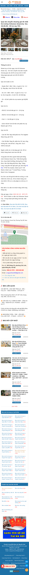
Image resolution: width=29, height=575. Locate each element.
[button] (27, 37)
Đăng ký (7, 17)
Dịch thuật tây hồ (16, 558)
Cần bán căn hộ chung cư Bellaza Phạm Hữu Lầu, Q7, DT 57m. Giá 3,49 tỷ (20, 359)
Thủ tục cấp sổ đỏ (9, 560)
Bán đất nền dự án (19, 496)
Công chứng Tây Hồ (20, 555)
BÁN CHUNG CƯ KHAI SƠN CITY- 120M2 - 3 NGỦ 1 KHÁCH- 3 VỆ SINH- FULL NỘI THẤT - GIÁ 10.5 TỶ (20, 376)
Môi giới (20, 5)
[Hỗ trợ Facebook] (26, 566)
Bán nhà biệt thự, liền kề (8, 492)
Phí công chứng (6, 563)
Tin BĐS (26, 5)
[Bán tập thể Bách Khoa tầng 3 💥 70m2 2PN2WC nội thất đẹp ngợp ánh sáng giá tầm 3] (6, 344)
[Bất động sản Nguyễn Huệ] (14, 2)
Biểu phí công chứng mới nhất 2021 (18, 563)
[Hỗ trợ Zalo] (26, 562)
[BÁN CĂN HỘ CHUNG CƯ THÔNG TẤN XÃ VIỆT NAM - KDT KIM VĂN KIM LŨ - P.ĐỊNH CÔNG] (6, 393)
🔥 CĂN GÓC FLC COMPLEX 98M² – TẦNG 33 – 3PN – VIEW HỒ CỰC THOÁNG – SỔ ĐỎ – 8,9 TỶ (14, 302)
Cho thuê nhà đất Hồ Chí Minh (12, 208)
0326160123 (24, 60)
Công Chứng (24, 558)
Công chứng (22, 565)
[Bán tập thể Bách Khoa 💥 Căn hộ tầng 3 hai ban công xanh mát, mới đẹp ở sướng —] (6, 327)
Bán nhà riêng (18, 488)
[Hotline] (2, 566)
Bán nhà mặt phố (19, 492)
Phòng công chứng (20, 568)
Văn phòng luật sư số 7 (9, 555)
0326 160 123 (17, 194)
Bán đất (4, 501)
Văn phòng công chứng (10, 568)
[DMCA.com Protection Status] (14, 571)
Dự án (15, 5)
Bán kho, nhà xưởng (20, 505)
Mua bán (3, 5)
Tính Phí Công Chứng (19, 560)
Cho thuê (9, 5)
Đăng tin (26, 17)
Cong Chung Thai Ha (6, 558)
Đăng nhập (17, 17)
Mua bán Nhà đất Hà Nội (17, 204)
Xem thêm (14, 406)
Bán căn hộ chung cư (7, 488)
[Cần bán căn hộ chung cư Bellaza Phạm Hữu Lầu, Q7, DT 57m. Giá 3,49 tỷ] (6, 360)
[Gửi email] (26, 570)
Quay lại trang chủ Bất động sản (10, 14)
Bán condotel (5, 505)
